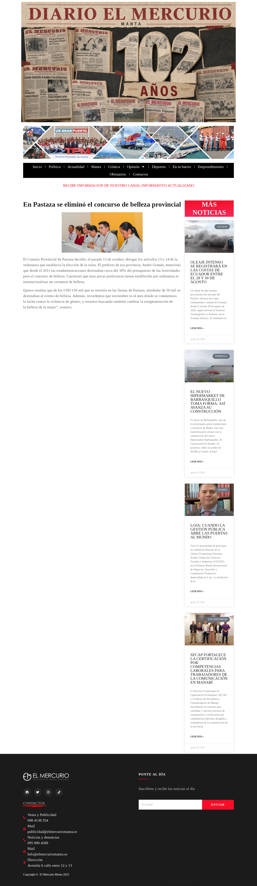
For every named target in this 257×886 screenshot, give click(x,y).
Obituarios (118, 174)
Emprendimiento (211, 167)
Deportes (159, 167)
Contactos (140, 174)
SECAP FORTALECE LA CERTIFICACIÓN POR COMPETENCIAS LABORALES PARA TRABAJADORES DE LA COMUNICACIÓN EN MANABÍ (208, 669)
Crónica (114, 167)
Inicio (37, 167)
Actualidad (76, 167)
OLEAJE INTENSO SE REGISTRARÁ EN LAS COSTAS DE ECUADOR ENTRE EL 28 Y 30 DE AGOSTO (208, 272)
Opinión (133, 167)
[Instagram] (48, 792)
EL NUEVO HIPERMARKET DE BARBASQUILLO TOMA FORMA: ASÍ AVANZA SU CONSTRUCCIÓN (207, 401)
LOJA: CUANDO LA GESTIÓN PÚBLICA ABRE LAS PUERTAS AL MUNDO (208, 531)
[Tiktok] (59, 792)
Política (55, 167)
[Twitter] (38, 792)
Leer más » (197, 328)
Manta (96, 167)
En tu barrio (182, 167)
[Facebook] (27, 792)
